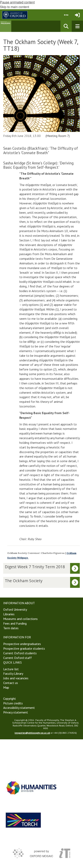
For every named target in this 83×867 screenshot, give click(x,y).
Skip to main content (14, 6)
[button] (66, 15)
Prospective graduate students (24, 648)
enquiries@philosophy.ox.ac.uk (32, 732)
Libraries (9, 614)
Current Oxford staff (17, 658)
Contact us (10, 683)
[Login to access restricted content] (77, 15)
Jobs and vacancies (15, 678)
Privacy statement (15, 712)
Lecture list (11, 669)
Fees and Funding (15, 623)
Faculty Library (13, 673)
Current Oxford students (20, 653)
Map (6, 687)
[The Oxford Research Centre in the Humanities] (23, 820)
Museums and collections (20, 619)
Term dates (11, 628)
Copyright (9, 699)
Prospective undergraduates (22, 644)
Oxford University (15, 609)
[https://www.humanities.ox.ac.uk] (31, 788)
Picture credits (13, 703)
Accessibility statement (19, 708)
